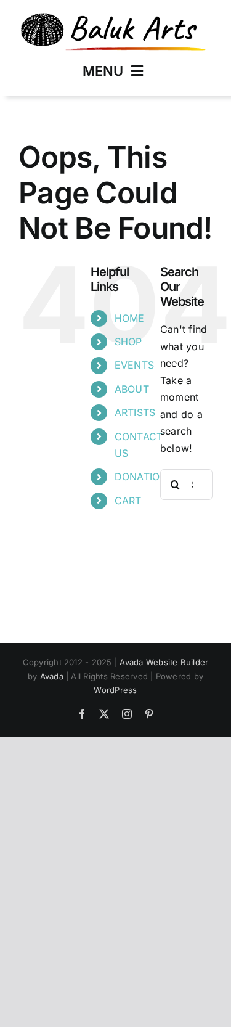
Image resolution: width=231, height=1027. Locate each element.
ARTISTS (135, 412)
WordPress (115, 690)
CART (128, 500)
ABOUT (132, 389)
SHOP (128, 341)
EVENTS (134, 365)
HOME (130, 318)
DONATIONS (144, 476)
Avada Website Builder (164, 662)
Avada (51, 676)
